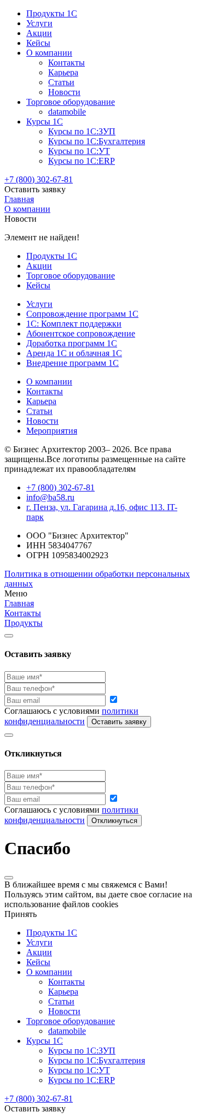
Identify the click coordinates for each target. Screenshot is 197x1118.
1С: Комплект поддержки (73, 323)
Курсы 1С (44, 121)
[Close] (8, 635)
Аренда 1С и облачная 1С (74, 353)
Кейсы (38, 43)
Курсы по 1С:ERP (81, 160)
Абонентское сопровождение (80, 333)
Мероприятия (51, 430)
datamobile (67, 111)
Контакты (66, 62)
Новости (64, 92)
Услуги (39, 23)
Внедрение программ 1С (72, 363)
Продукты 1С (51, 13)
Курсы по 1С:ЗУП (81, 131)
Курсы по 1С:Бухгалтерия (96, 141)
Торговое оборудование (70, 102)
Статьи (61, 82)
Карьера (63, 72)
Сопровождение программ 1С (82, 313)
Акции (39, 33)
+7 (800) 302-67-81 (38, 179)
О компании (49, 52)
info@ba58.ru (50, 497)
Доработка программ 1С (71, 343)
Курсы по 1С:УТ (79, 151)
